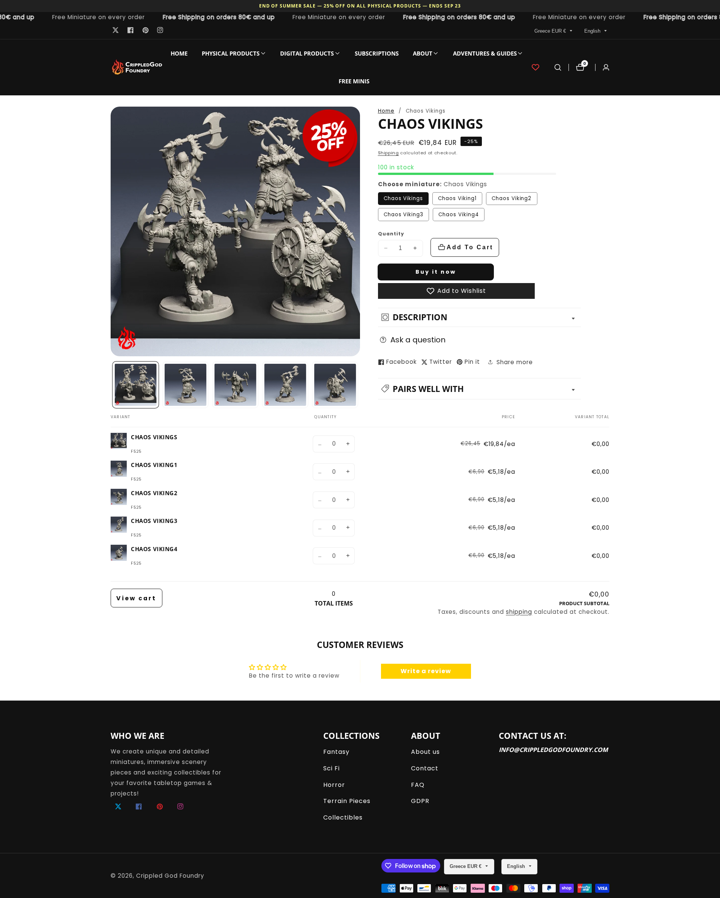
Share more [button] (514, 362)
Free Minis (354, 81)
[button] (231, 53)
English (593, 31)
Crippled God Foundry (170, 875)
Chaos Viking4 (458, 214)
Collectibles (343, 817)
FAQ (417, 784)
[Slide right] (358, 385)
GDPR (420, 801)
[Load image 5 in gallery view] (335, 385)
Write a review (425, 671)
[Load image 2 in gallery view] (185, 385)
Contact (424, 768)
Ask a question (418, 339)
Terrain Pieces (346, 801)
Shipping (388, 153)
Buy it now (436, 272)
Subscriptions (377, 53)
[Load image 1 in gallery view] (135, 385)
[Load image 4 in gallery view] (285, 385)
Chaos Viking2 (511, 198)
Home (179, 53)
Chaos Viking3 (403, 214)
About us (425, 751)
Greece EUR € (550, 31)
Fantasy (336, 751)
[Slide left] (113, 385)
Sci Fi (331, 768)
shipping (519, 612)
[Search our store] (557, 67)
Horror (334, 784)
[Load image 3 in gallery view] (235, 385)
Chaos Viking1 (457, 198)
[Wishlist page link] (535, 67)
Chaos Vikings (403, 198)
